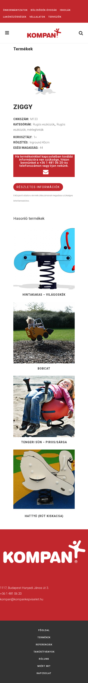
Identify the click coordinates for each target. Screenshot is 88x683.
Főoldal (44, 630)
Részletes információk (38, 187)
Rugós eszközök (44, 124)
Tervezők (54, 17)
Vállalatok (37, 17)
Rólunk (44, 659)
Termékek (44, 637)
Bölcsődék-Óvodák (44, 10)
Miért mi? (44, 666)
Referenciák (44, 644)
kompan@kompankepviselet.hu (21, 599)
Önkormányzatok (15, 10)
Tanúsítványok (44, 651)
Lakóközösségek (14, 17)
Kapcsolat (44, 673)
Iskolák (65, 10)
